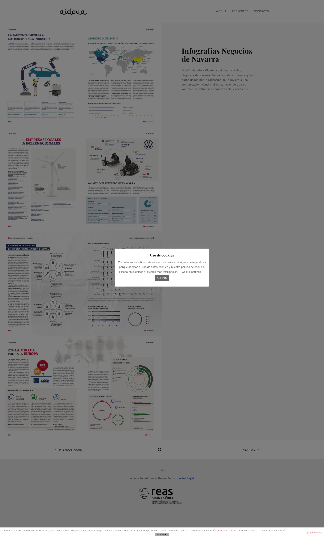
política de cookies (227, 530)
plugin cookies (314, 532)
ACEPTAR (162, 534)
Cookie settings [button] (191, 271)
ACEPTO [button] (162, 278)
